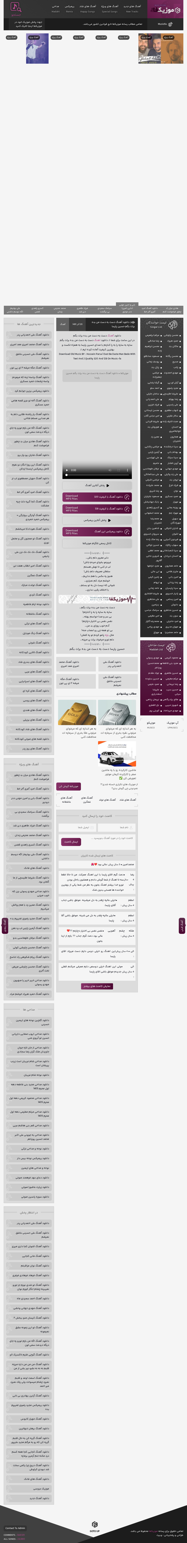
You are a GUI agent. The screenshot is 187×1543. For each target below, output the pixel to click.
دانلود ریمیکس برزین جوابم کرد (32, 391)
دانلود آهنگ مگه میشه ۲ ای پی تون (29, 368)
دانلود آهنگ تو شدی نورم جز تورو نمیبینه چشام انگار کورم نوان (31, 1287)
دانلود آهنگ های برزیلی (36, 720)
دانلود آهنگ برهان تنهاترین (34, 1429)
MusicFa (162, 24)
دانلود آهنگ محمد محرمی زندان (32, 835)
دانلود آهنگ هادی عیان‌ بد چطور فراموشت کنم (31, 444)
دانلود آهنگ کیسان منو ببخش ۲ (31, 1318)
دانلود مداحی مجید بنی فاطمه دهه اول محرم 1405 (30, 1087)
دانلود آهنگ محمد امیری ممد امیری (29, 345)
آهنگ (62, 324)
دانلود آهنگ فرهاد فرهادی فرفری (30, 1276)
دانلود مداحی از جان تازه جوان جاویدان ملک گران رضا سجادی (33, 1050)
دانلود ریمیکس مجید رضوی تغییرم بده (30, 1407)
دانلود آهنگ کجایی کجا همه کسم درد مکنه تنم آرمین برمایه (30, 1454)
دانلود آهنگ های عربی (37, 672)
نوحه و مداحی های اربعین (35, 1168)
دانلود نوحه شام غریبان (36, 1075)
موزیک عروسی (41, 1489)
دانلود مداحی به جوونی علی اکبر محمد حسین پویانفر (32, 1137)
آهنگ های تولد (107, 800)
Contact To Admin (15, 1528)
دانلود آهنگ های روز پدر (35, 749)
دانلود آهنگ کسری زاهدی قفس (31, 845)
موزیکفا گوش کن (68, 787)
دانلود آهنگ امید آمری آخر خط (33, 492)
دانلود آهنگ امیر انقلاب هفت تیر (31, 566)
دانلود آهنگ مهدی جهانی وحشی (31, 1308)
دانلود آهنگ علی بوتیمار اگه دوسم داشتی (30, 857)
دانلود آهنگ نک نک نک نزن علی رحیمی (32, 554)
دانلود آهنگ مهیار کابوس (35, 1419)
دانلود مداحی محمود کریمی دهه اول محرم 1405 (29, 1100)
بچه (107, 635)
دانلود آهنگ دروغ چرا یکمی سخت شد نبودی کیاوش (31, 1468)
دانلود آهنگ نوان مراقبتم (35, 1266)
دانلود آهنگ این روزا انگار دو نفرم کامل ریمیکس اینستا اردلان (30, 467)
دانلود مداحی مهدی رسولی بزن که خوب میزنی (30, 894)
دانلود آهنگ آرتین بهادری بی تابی (30, 1396)
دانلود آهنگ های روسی (36, 701)
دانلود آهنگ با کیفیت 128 (109, 509)
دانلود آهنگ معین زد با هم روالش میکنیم (30, 907)
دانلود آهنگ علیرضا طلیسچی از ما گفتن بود (31, 880)
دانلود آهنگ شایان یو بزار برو (33, 455)
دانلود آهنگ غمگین (38, 576)
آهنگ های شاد (127, 800)
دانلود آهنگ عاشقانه (37, 614)
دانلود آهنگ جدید (39, 1499)
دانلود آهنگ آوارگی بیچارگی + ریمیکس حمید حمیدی (33, 517)
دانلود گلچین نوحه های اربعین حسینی (32, 1022)
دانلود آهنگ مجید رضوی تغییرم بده (29, 919)
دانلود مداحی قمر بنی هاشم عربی (31, 1126)
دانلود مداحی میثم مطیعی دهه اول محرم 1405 (29, 1114)
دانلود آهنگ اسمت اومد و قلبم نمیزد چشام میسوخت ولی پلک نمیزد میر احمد (29, 1382)
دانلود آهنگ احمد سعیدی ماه (33, 1299)
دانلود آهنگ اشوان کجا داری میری (30, 1247)
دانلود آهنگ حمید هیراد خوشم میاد (29, 994)
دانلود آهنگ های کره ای (36, 691)
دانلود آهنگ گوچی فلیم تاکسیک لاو (29, 1355)
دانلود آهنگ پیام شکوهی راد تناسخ (29, 957)
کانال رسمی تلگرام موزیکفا (97, 543)
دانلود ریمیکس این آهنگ (108, 532)
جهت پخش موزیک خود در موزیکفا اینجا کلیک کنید (28, 24)
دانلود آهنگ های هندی (36, 710)
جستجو (16, 15)
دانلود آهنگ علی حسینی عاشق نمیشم (32, 356)
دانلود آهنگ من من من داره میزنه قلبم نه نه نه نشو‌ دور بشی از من (30, 1367)
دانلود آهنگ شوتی (38, 643)
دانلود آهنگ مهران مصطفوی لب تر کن (30, 481)
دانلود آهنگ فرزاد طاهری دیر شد (31, 826)
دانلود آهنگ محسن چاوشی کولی (31, 948)
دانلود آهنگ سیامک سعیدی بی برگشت (32, 814)
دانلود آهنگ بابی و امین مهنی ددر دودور (30, 800)
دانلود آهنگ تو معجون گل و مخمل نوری (30, 541)
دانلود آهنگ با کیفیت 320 (108, 497)
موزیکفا (165, 9)
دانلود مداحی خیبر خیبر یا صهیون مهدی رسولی (31, 983)
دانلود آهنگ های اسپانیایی (34, 682)
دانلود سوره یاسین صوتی (35, 1197)
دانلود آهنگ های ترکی (36, 624)
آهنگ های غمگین (87, 800)
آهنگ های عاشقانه (66, 800)
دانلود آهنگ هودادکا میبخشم (32, 529)
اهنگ (97, 340)
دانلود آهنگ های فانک (36, 868)
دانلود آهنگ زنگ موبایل (36, 633)
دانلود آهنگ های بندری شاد (33, 662)
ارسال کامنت (71, 842)
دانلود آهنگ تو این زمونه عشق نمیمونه (32, 1330)
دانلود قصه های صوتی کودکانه (32, 739)
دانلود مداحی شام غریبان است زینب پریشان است (29, 1063)
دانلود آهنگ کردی (39, 595)
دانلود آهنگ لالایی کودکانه (34, 653)
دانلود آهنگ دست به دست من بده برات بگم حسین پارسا (113, 324)
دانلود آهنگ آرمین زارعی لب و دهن (30, 928)
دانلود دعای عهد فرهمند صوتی (32, 1178)
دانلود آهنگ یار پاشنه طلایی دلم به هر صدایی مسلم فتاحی (30, 416)
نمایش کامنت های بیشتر (97, 986)
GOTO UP (95, 1531)
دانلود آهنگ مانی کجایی (35, 1256)
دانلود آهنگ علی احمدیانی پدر (33, 335)
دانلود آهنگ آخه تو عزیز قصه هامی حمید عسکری (30, 403)
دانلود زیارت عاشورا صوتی (35, 1187)
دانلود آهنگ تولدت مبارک (35, 585)
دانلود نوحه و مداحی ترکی (35, 1149)
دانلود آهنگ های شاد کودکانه (32, 729)
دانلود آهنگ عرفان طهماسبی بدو (31, 938)
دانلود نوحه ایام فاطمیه (36, 604)
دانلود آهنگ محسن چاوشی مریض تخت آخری (30, 969)
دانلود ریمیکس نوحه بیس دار (33, 1158)
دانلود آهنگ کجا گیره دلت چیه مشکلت (32, 504)
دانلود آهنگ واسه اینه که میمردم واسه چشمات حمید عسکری (30, 379)
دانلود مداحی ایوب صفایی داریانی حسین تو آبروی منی (30, 1036)
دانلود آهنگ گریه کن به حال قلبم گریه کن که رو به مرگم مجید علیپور (30, 1440)
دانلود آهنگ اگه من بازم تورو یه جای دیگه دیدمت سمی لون (29, 430)
